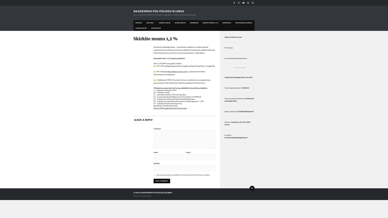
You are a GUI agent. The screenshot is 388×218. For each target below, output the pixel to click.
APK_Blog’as (156, 28)
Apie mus (149, 23)
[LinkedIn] (248, 3)
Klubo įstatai (180, 23)
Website (157, 163)
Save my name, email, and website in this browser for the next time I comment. (183, 175)
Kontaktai (227, 23)
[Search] (253, 3)
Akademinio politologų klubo (235, 77)
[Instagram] (239, 3)
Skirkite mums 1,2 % (210, 23)
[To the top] (252, 188)
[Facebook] (234, 3)
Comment (157, 128)
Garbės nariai (165, 23)
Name (156, 152)
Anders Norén (145, 196)
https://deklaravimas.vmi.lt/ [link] (177, 72)
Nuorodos (194, 23)
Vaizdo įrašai (141, 28)
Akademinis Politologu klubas (158, 11)
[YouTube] (243, 3)
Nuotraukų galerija (243, 23)
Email (188, 152)
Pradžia (138, 23)
